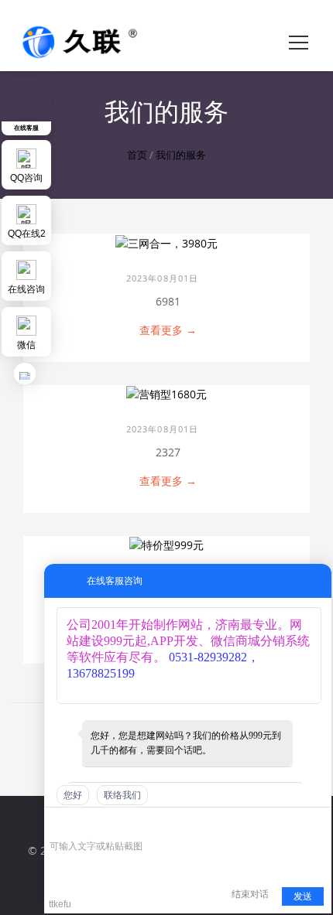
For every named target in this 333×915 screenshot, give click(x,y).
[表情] (57, 824)
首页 (137, 155)
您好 (73, 795)
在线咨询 (26, 289)
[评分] (80, 825)
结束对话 (250, 894)
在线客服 (26, 127)
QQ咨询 (26, 177)
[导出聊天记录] (318, 823)
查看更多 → (168, 330)
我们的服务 (181, 155)
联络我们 (122, 795)
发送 (303, 896)
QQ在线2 (27, 233)
